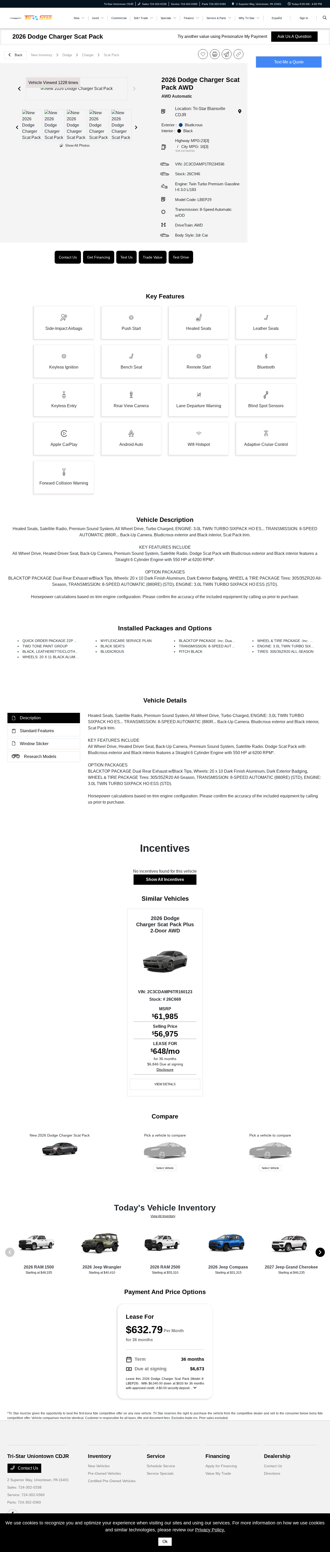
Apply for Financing (221, 1466)
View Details (165, 1084)
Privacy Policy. (210, 1529)
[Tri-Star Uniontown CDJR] (30, 17)
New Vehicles (99, 1466)
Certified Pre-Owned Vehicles (112, 1481)
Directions (272, 1473)
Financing (217, 1456)
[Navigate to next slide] (134, 89)
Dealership (277, 1456)
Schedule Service (161, 1466)
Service (156, 1456)
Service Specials (160, 1473)
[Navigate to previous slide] (19, 89)
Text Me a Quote (289, 62)
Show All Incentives (165, 879)
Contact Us (27, 1468)
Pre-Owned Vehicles (104, 1473)
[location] (233, 4)
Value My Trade (218, 1473)
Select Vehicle (165, 1168)
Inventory (99, 1456)
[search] (325, 18)
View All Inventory (163, 1216)
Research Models (40, 756)
